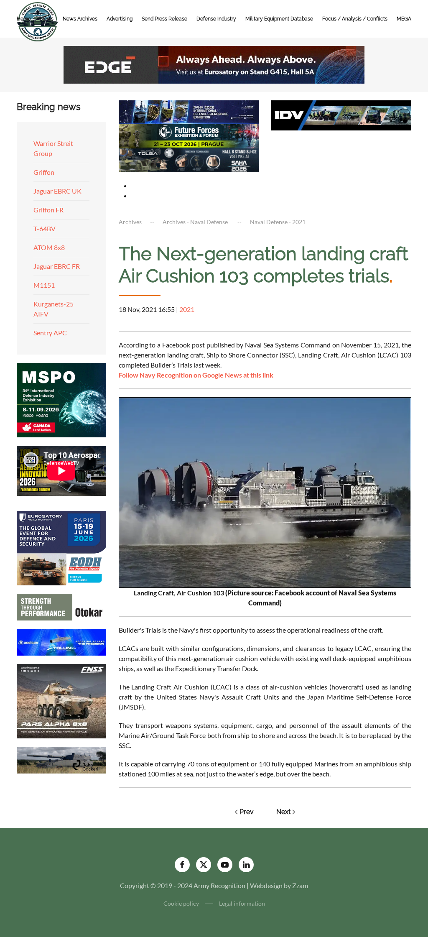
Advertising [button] (119, 19)
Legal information (242, 903)
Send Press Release (164, 19)
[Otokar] (61, 606)
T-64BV (44, 228)
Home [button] (24, 19)
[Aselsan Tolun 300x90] (61, 641)
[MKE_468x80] (189, 159)
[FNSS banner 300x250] (61, 700)
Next (283, 812)
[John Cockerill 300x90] (61, 759)
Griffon (43, 172)
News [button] (47, 19)
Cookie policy (181, 903)
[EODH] (61, 547)
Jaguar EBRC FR (56, 266)
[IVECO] (341, 114)
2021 (186, 309)
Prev (246, 812)
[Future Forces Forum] (189, 135)
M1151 (44, 285)
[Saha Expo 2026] (189, 111)
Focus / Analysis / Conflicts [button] (354, 19)
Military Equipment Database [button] (279, 19)
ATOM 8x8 (49, 247)
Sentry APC (50, 333)
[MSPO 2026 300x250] (61, 399)
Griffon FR (48, 210)
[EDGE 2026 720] (214, 64)
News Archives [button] (80, 19)
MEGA (404, 19)
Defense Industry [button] (216, 19)
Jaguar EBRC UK (57, 191)
